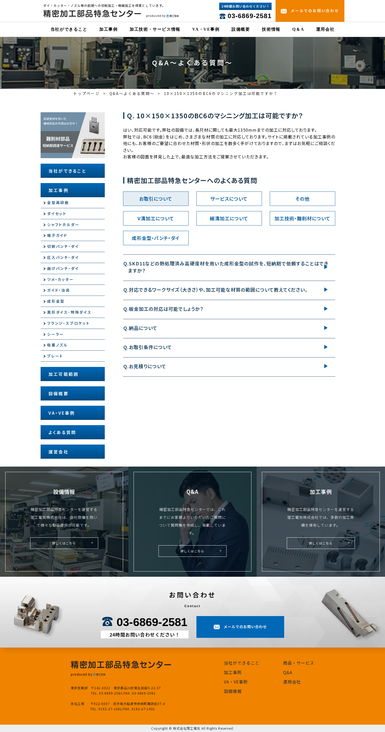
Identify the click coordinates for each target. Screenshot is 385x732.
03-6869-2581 (250, 15)
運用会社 (325, 29)
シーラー (55, 334)
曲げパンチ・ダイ (63, 268)
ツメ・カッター (60, 279)
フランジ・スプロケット (68, 323)
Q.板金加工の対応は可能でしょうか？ (166, 308)
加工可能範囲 (63, 374)
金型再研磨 (58, 202)
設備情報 (233, 691)
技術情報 (271, 29)
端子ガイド (57, 235)
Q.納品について (142, 327)
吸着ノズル (57, 345)
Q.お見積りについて (147, 366)
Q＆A (298, 29)
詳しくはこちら (64, 543)
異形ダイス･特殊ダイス (69, 312)
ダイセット (57, 213)
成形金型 (56, 301)
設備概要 (241, 29)
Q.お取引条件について (150, 347)
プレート (55, 356)
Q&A (287, 672)
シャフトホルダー (63, 224)
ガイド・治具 (58, 290)
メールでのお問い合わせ (315, 10)
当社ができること (69, 29)
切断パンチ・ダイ (63, 246)
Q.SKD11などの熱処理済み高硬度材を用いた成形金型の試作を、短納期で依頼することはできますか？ (228, 267)
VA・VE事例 (205, 29)
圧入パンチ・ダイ (63, 257)
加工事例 (108, 29)
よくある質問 (62, 432)
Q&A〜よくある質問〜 (132, 93)
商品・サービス (298, 663)
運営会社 (58, 451)
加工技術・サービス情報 (155, 29)
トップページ (86, 93)
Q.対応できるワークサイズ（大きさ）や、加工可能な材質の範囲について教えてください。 (218, 289)
